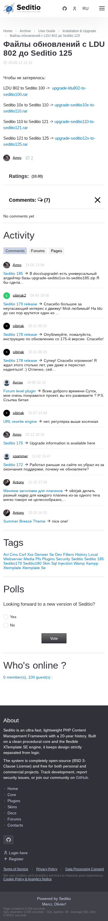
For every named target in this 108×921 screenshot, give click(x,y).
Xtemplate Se (34, 568)
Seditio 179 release (20, 304)
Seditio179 (12, 563)
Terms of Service (15, 869)
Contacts (15, 825)
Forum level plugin (19, 391)
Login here (18, 853)
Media (29, 559)
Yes (13, 617)
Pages (56, 251)
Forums (38, 251)
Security (63, 559)
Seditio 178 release (20, 334)
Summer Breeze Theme (24, 521)
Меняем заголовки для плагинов (33, 490)
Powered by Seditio (54, 898)
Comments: (29, 200)
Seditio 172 (13, 464)
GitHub (82, 777)
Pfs (38, 559)
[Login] (74, 8)
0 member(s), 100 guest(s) (26, 677)
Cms (14, 554)
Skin (46, 563)
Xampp (92, 563)
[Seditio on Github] (65, 8)
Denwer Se (44, 554)
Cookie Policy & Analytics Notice (27, 879)
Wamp (79, 563)
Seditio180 (32, 563)
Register (16, 859)
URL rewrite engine (20, 421)
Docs (11, 813)
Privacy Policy (46, 869)
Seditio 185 (13, 273)
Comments (15, 251)
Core (11, 794)
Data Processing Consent (84, 869)
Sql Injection (62, 563)
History (81, 554)
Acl (6, 554)
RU (86, 8)
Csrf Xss (26, 554)
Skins (12, 807)
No (12, 625)
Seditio (77, 559)
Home (12, 788)
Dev (58, 554)
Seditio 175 (13, 443)
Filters (68, 554)
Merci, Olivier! (54, 904)
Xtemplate (12, 568)
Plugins (48, 559)
